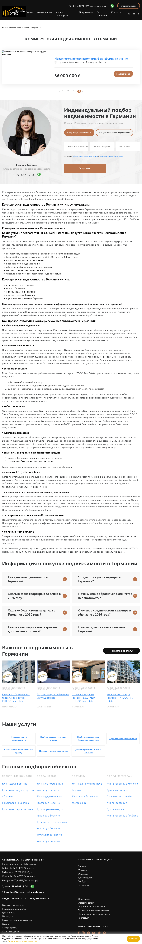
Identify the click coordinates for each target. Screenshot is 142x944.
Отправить (104, 495)
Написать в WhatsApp (103, 507)
